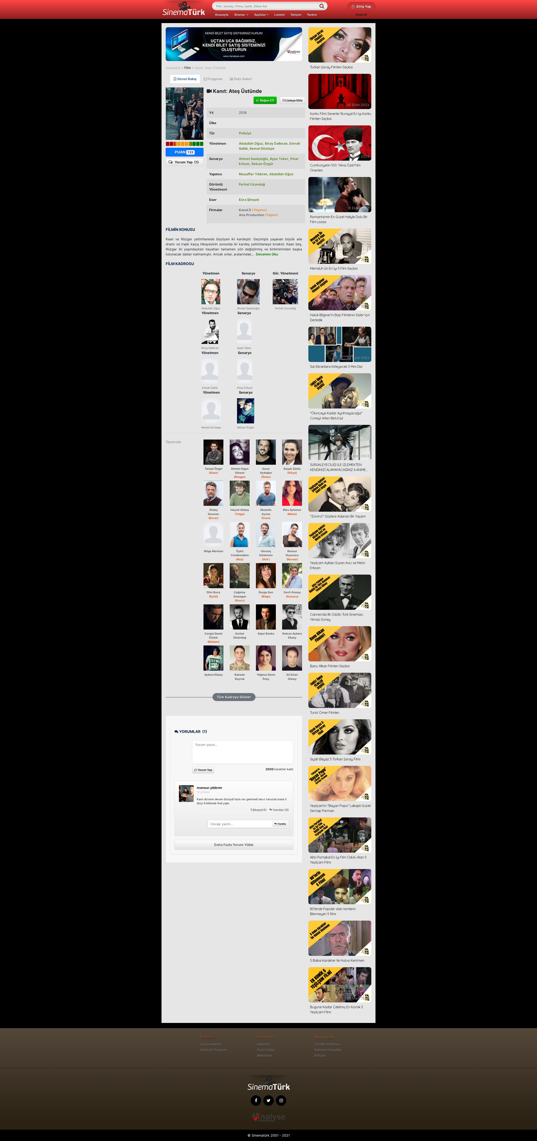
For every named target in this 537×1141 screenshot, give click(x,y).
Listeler (279, 14)
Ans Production (258, 215)
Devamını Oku (267, 254)
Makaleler (264, 1055)
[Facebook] (256, 1100)
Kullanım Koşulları (328, 1050)
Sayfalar (260, 14)
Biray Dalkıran (276, 143)
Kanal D (253, 210)
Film (187, 68)
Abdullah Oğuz (251, 143)
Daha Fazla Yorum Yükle (234, 845)
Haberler (264, 1044)
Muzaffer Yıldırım (253, 174)
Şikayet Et (259, 810)
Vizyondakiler (210, 1044)
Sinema (240, 14)
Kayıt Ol (361, 14)
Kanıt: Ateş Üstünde (210, 68)
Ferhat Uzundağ (252, 184)
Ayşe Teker (279, 159)
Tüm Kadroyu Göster (234, 697)
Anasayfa (221, 14)
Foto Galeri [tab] (242, 79)
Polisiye (245, 133)
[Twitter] (268, 1100)
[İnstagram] (281, 1100)
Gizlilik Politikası (327, 1044)
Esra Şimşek (249, 200)
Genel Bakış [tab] (186, 79)
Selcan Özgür (263, 164)
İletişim (296, 14)
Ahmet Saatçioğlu (253, 159)
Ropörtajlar (266, 1050)
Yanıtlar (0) (280, 810)
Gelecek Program (213, 1050)
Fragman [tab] (215, 79)
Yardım (312, 14)
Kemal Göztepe (262, 148)
